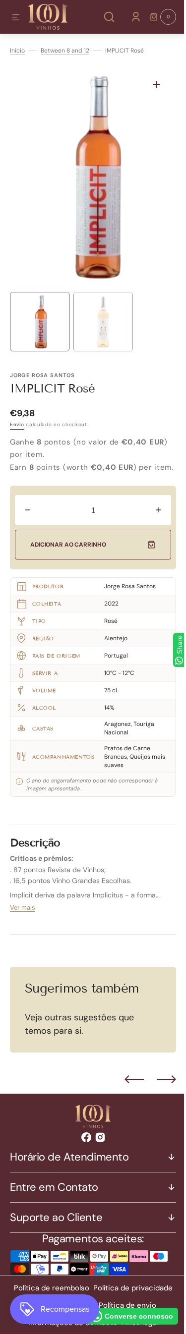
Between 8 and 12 (65, 51)
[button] (16, 18)
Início (17, 51)
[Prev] (126, 1092)
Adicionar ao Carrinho (68, 557)
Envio (17, 424)
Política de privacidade (129, 1301)
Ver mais (22, 920)
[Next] (159, 1092)
